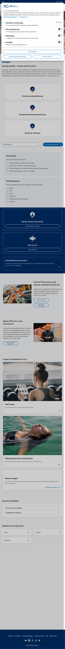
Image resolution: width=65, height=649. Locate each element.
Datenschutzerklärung (10, 17)
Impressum (23, 17)
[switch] (60, 29)
